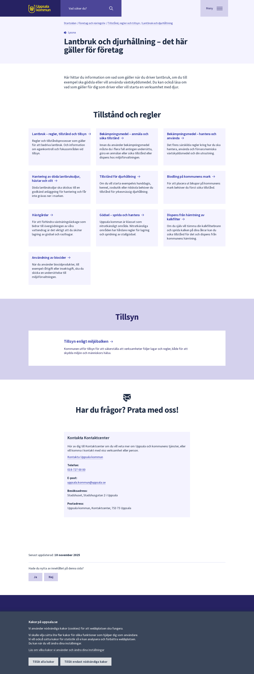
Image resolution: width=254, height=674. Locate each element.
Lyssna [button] (72, 32)
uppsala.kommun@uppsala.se (86, 482)
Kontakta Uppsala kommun (85, 457)
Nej (51, 577)
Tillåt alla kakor (43, 662)
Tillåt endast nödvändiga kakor (85, 662)
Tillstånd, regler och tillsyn (123, 23)
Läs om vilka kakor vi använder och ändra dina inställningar (66, 650)
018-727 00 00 (76, 470)
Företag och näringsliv (92, 23)
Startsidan (70, 23)
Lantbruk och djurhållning (157, 23)
